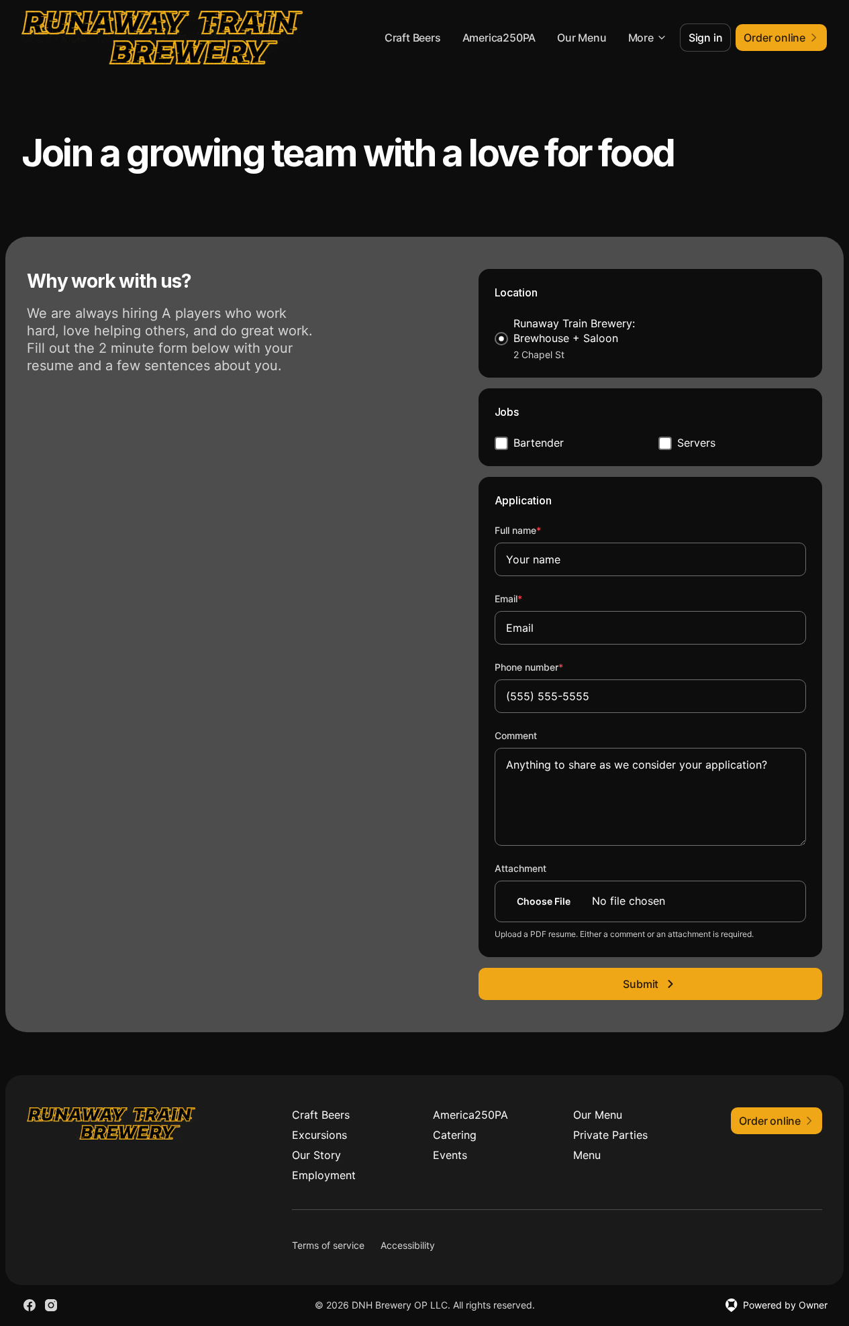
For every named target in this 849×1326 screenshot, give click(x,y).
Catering (455, 1135)
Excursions (319, 1135)
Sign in (706, 37)
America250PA (499, 37)
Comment (516, 735)
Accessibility (408, 1245)
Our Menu (581, 37)
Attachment (520, 868)
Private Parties (610, 1135)
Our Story (316, 1155)
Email (526, 598)
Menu (587, 1155)
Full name (536, 530)
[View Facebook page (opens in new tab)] (29, 1305)
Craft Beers (413, 37)
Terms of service (328, 1245)
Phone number (547, 667)
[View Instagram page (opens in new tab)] (51, 1305)
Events (450, 1155)
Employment (324, 1175)
